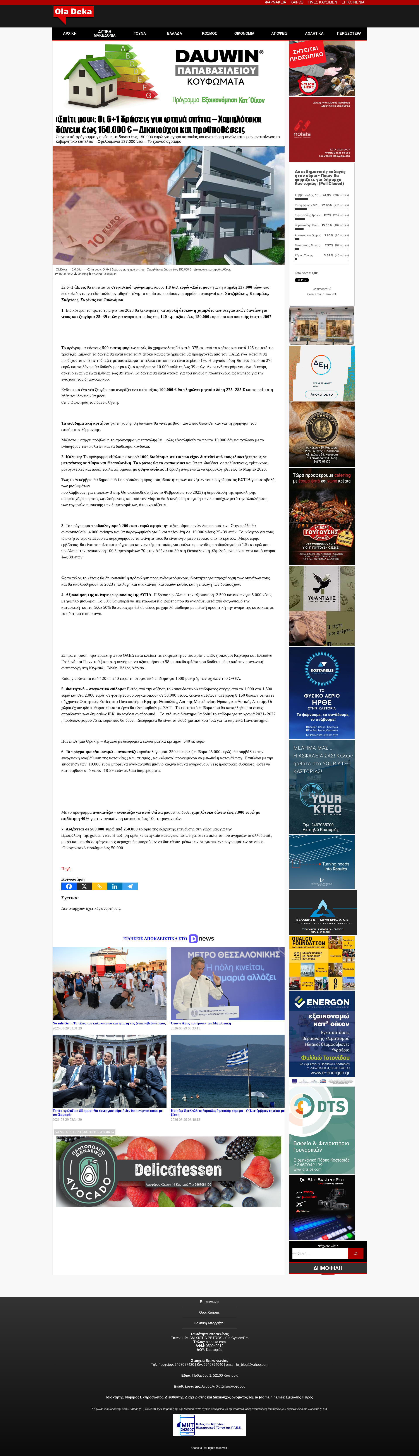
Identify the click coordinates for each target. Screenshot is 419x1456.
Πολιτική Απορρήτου (209, 1323)
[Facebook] (69, 886)
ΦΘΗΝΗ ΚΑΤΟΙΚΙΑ (98, 1132)
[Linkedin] (114, 886)
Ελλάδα (97, 274)
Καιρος (296, 2)
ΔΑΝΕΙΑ (61, 1132)
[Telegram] (130, 886)
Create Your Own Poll (322, 294)
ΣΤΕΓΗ (75, 1132)
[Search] (355, 1253)
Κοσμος (209, 33)
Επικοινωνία (209, 1302)
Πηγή (65, 868)
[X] (84, 886)
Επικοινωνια (353, 2)
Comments (322, 289)
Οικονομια (244, 33)
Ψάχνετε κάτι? (328, 1246)
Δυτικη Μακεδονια (105, 33)
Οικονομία (110, 274)
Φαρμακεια (275, 2)
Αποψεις (279, 33)
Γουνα (140, 33)
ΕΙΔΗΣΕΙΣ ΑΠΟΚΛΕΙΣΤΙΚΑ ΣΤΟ (155, 938)
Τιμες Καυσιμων (322, 2)
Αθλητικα (314, 33)
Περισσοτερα (349, 33)
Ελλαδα (174, 33)
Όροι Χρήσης (209, 1312)
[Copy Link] (99, 886)
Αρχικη (70, 33)
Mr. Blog (82, 274)
